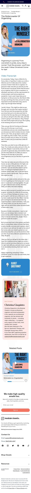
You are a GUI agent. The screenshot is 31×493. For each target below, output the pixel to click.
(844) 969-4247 (10, 441)
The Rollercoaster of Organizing (8, 13)
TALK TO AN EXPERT (14, 272)
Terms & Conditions (25, 469)
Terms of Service (20, 488)
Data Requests (16, 470)
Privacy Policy (17, 469)
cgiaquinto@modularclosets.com (14, 336)
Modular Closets (5, 469)
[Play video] (15, 39)
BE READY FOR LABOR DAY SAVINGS (16, 1)
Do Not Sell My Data (25, 470)
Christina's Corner (5, 11)
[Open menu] (2, 6)
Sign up (15, 410)
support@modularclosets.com (14, 438)
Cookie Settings (26, 472)
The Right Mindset (15, 11)
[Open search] (22, 6)
